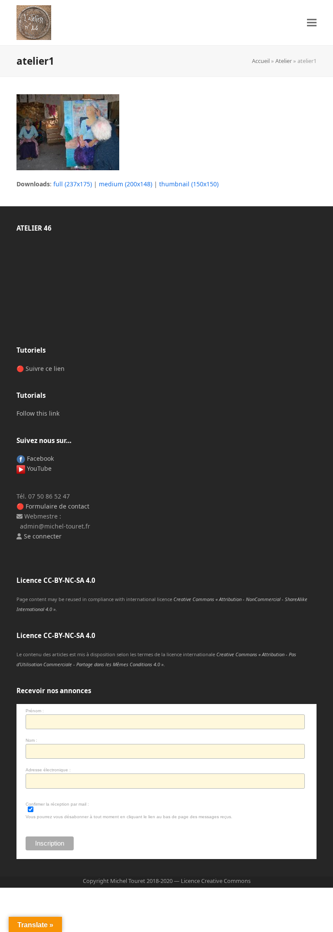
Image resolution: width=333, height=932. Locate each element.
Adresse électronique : (48, 769)
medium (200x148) (125, 184)
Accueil (261, 61)
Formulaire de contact (57, 506)
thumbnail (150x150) (189, 184)
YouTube (38, 468)
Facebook (39, 458)
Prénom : (35, 710)
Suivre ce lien (45, 368)
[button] (312, 22)
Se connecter (43, 536)
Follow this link (37, 413)
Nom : (31, 740)
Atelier (283, 61)
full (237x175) (72, 184)
